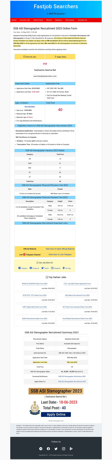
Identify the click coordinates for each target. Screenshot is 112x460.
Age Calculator (30, 106)
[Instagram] (63, 448)
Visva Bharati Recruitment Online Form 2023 (77, 318)
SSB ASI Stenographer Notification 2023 (72, 376)
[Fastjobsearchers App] (71, 448)
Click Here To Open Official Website (60, 249)
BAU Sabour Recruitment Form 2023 (77, 295)
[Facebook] (48, 448)
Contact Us (82, 20)
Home (14, 20)
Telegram (24, 268)
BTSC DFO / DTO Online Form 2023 (34, 295)
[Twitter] (56, 448)
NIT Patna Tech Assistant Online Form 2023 (77, 307)
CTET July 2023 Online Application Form (77, 284)
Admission (70, 20)
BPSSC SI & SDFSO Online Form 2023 (34, 284)
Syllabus (58, 20)
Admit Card (38, 20)
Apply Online (61, 57)
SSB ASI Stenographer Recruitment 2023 (72, 381)
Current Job (25, 20)
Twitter (46, 268)
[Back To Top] (109, 458)
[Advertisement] (45, 235)
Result (49, 20)
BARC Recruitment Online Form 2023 (34, 318)
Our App (68, 268)
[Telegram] (40, 448)
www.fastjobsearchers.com (45, 76)
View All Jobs (31, 57)
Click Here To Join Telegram (60, 254)
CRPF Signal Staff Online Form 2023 (35, 307)
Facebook (35, 268)
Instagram (56, 268)
